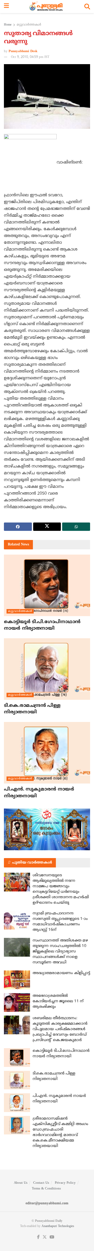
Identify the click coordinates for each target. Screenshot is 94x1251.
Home (7, 25)
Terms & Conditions (46, 1189)
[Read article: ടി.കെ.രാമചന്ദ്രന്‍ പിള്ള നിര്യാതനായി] (47, 669)
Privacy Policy (65, 1183)
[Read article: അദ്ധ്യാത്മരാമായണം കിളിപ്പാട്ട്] (17, 979)
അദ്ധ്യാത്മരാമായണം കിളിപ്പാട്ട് (61, 973)
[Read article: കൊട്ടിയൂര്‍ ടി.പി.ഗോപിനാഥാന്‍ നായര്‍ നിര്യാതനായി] (47, 585)
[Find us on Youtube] (52, 1237)
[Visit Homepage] (46, 6)
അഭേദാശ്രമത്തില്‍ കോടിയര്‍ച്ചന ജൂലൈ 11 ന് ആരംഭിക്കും (58, 1001)
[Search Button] (87, 6)
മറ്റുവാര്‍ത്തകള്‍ (29, 25)
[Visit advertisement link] (47, 829)
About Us (20, 1183)
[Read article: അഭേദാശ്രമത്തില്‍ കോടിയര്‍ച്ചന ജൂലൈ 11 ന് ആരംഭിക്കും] (17, 1002)
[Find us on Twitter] (45, 1237)
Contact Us (41, 1183)
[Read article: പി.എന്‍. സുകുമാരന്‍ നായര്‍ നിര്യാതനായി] (47, 753)
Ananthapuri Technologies (58, 1226)
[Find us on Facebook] (38, 1237)
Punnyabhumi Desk (23, 51)
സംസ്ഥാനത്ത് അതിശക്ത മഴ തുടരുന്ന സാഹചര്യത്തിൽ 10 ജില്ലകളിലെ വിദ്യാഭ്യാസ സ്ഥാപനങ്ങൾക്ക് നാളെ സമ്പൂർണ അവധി (60, 951)
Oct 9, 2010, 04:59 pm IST (30, 57)
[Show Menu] (6, 6)
